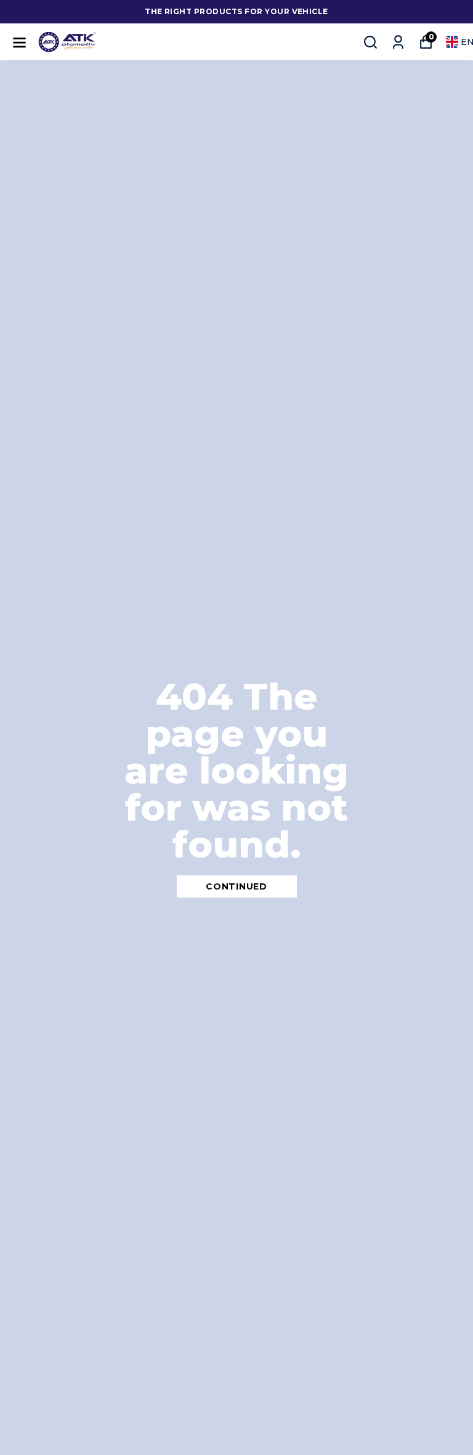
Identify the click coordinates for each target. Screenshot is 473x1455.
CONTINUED (236, 886)
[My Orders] (398, 42)
